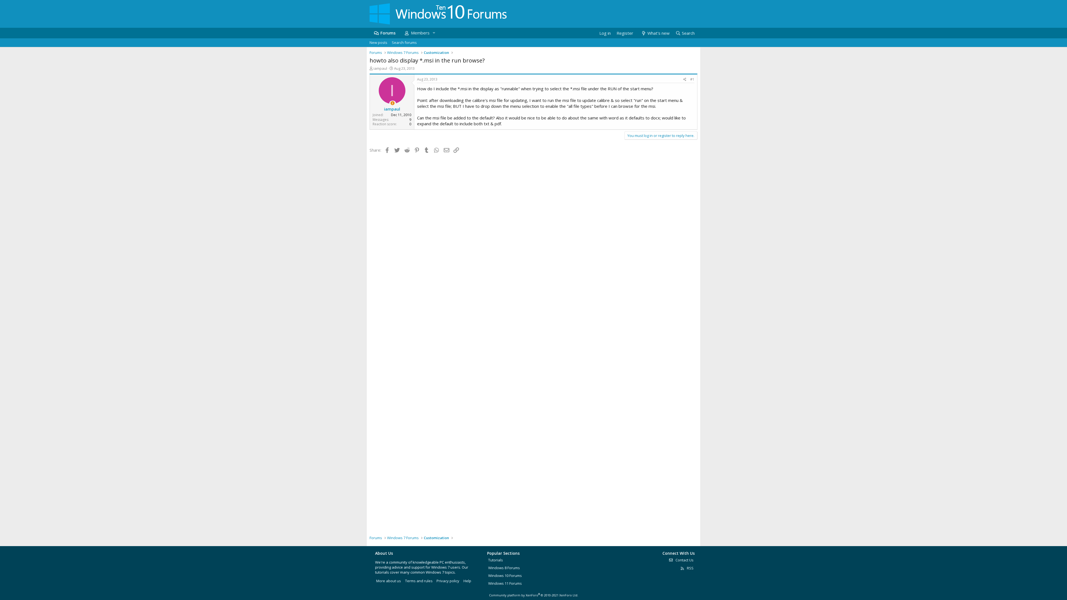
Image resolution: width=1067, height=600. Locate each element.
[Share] (684, 79)
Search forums (404, 42)
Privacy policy (448, 580)
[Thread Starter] (392, 103)
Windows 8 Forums (504, 567)
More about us (388, 580)
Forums (388, 33)
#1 (692, 79)
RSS (690, 568)
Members (420, 33)
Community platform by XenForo (533, 595)
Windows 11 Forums (505, 583)
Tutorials (495, 560)
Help (467, 580)
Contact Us (684, 560)
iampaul (380, 68)
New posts (378, 42)
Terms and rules (419, 580)
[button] (434, 33)
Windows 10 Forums (505, 575)
